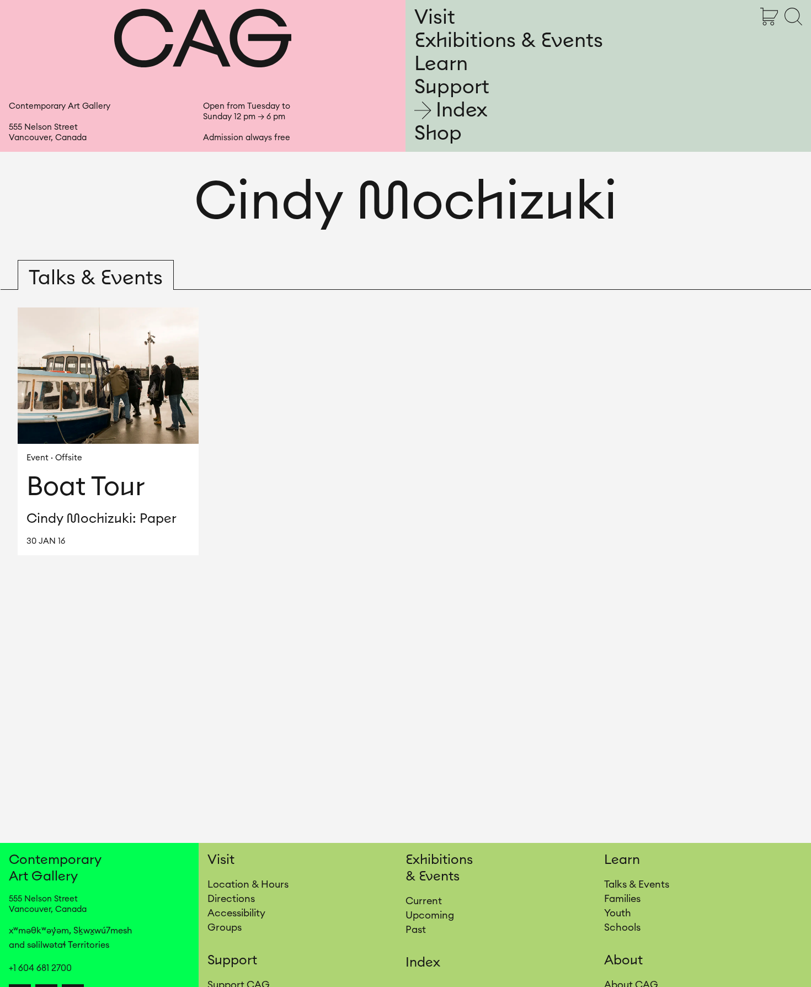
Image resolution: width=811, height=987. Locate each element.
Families (622, 899)
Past (416, 930)
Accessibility (236, 913)
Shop (438, 134)
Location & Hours (248, 884)
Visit (434, 18)
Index (461, 110)
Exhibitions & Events (508, 41)
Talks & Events (636, 884)
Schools (622, 927)
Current (424, 901)
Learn (441, 64)
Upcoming (430, 915)
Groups (224, 927)
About (623, 960)
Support (451, 87)
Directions (231, 899)
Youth (617, 913)
